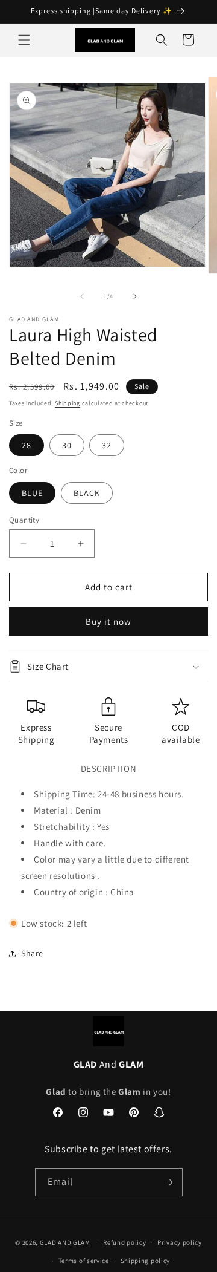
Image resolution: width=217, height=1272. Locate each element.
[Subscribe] (169, 1182)
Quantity (24, 520)
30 (67, 445)
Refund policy (124, 1242)
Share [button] (32, 953)
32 (107, 445)
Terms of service (83, 1260)
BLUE (32, 493)
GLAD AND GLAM (65, 1242)
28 (26, 445)
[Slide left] (82, 296)
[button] (24, 40)
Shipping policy (146, 1260)
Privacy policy (179, 1242)
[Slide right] (135, 296)
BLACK (87, 493)
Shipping (67, 403)
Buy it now (108, 621)
